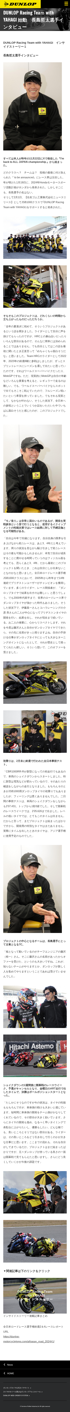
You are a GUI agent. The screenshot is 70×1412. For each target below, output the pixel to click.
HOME (10, 1373)
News (10, 1364)
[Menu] (66, 4)
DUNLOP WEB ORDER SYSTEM (15, 1395)
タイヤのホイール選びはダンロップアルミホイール (22, 1392)
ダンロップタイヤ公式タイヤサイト (16, 1388)
